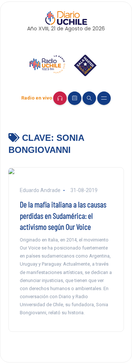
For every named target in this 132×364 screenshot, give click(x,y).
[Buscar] (89, 98)
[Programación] (74, 98)
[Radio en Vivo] (60, 98)
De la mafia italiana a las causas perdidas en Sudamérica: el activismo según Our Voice (63, 215)
